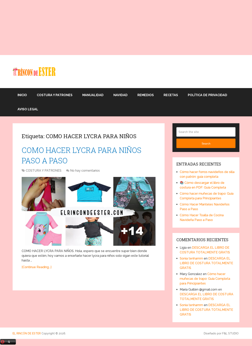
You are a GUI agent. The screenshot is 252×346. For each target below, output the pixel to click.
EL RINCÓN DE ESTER (27, 333)
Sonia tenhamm (191, 258)
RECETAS (171, 95)
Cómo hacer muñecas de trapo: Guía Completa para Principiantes (205, 278)
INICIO (22, 95)
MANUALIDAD (93, 95)
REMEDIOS (145, 95)
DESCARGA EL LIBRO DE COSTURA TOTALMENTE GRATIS (206, 263)
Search (206, 143)
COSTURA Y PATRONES (54, 95)
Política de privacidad (207, 95)
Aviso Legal (28, 109)
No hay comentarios (85, 170)
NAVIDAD (120, 95)
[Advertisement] (118, 27)
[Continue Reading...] (36, 267)
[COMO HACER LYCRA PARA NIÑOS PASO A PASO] (89, 211)
